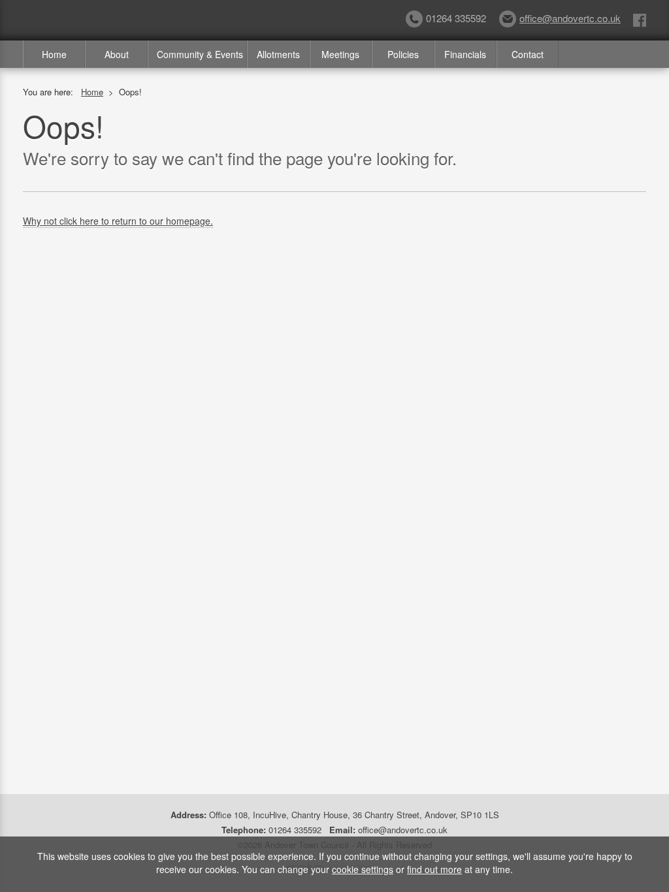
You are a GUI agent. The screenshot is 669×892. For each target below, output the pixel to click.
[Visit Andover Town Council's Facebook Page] (639, 19)
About (117, 54)
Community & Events (200, 54)
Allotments (278, 54)
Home (54, 54)
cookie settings (362, 869)
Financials (465, 54)
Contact (528, 54)
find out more (434, 869)
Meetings (340, 54)
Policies (403, 54)
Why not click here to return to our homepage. (118, 220)
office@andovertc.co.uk (570, 18)
